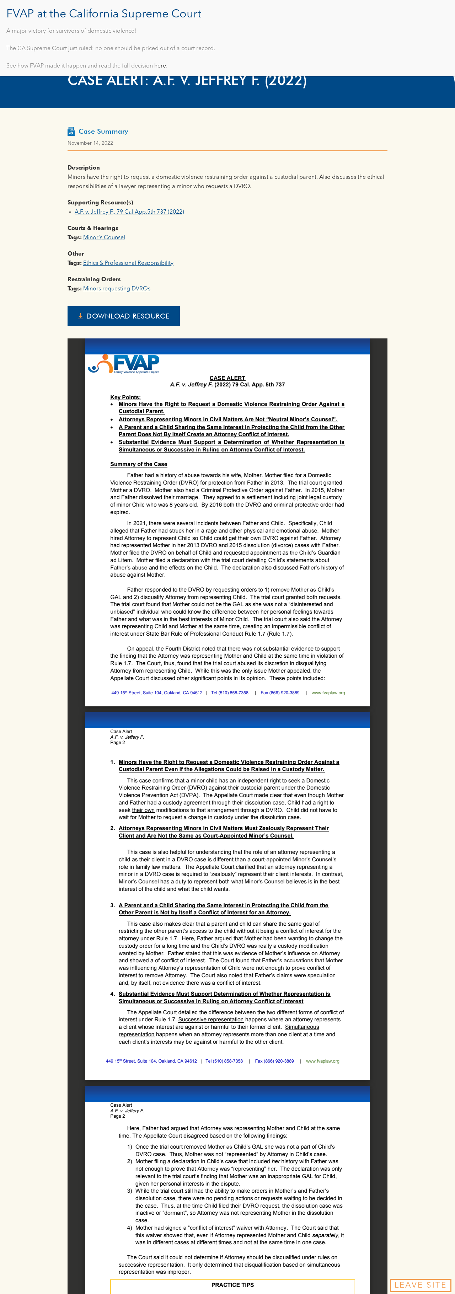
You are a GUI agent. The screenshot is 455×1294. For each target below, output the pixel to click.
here (160, 66)
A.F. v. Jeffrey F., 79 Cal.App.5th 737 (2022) (129, 212)
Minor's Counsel (104, 238)
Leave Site (421, 1285)
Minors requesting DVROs (116, 289)
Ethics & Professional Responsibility (128, 263)
